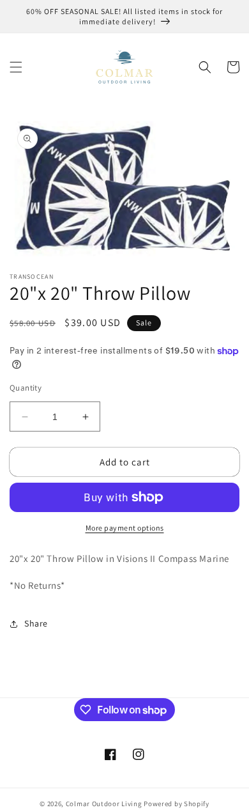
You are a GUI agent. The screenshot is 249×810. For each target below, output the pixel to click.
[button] (16, 67)
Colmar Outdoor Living (104, 803)
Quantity (26, 387)
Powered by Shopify (176, 803)
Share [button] (36, 623)
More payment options (125, 528)
